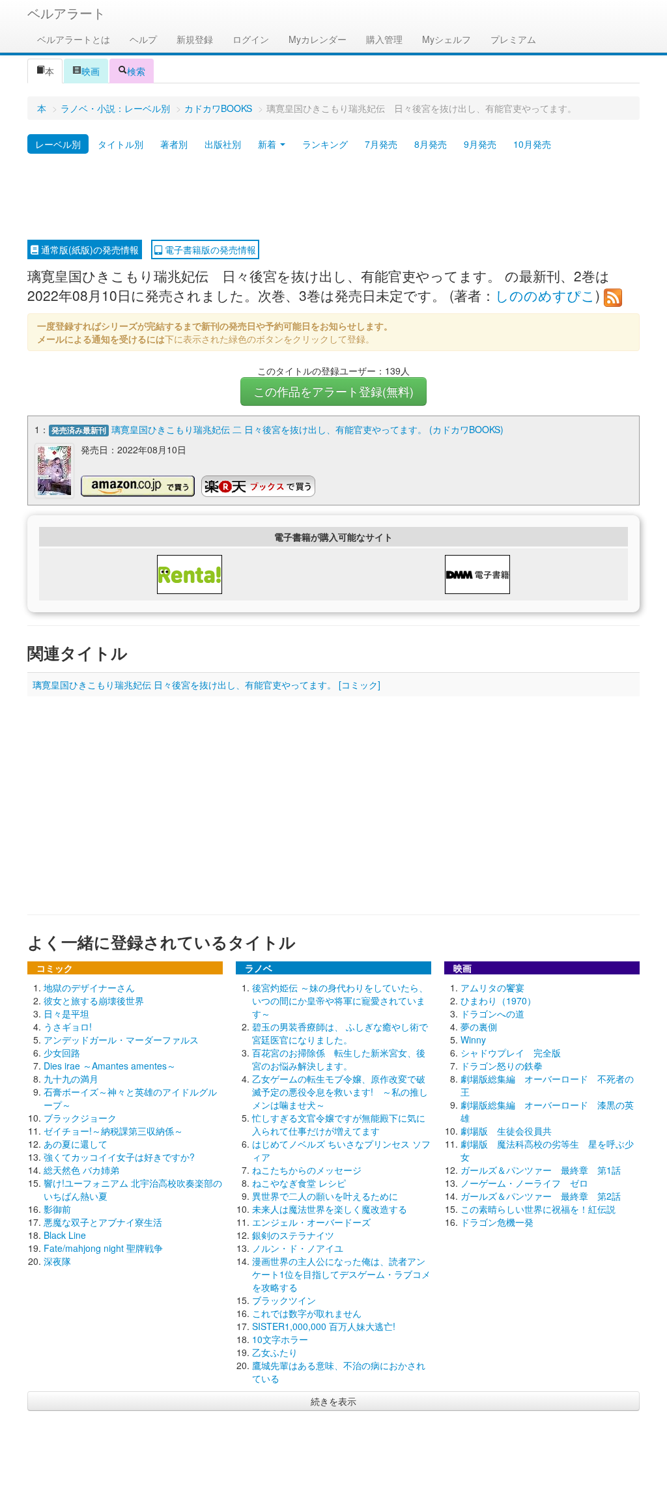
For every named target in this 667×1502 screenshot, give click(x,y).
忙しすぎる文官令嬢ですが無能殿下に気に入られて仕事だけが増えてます (338, 1124)
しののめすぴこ (545, 295)
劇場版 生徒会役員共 (506, 1130)
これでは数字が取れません (307, 1313)
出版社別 (223, 143)
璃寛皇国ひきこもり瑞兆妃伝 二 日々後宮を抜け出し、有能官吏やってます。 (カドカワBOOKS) (307, 429)
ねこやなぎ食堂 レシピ (299, 1182)
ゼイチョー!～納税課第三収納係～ (113, 1130)
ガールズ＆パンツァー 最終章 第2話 (541, 1195)
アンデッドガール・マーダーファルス (121, 1039)
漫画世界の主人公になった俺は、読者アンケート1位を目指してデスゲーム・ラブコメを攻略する (341, 1274)
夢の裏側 (479, 1026)
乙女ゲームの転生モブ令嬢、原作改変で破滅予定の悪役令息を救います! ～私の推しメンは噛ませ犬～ (340, 1091)
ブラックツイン (284, 1300)
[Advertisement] (333, 197)
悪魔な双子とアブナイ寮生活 (103, 1221)
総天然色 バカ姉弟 (81, 1169)
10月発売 (532, 143)
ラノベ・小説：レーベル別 (115, 108)
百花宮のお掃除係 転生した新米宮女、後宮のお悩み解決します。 (338, 1059)
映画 (90, 71)
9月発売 (480, 143)
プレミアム (513, 39)
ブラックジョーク (80, 1117)
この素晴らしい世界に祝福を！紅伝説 (538, 1208)
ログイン (251, 39)
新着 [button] (268, 143)
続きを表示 (333, 1401)
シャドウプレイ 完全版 (511, 1052)
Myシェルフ (446, 39)
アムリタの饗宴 (492, 987)
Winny (473, 1039)
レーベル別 (58, 143)
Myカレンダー (318, 39)
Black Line (65, 1234)
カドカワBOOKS (218, 108)
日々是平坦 (66, 1013)
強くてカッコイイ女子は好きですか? (119, 1156)
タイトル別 (120, 143)
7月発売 (381, 143)
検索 (136, 71)
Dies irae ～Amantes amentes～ (110, 1065)
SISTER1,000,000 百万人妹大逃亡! (323, 1326)
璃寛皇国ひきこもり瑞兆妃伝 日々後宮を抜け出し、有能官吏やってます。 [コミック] (206, 684)
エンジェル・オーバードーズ (311, 1221)
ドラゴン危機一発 (497, 1221)
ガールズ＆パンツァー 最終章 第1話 (541, 1169)
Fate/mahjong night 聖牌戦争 (103, 1247)
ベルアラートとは (73, 39)
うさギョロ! (68, 1026)
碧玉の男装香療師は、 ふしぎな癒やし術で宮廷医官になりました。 (340, 1033)
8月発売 (430, 143)
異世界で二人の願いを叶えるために (325, 1195)
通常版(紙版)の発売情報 (88, 249)
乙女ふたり (275, 1352)
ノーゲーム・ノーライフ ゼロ (524, 1182)
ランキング (325, 143)
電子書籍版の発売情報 (209, 249)
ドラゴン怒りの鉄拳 (502, 1065)
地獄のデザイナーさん (89, 987)
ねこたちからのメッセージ (307, 1169)
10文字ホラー (280, 1339)
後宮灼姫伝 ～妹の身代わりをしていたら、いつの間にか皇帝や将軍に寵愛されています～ (340, 1000)
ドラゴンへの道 (492, 1013)
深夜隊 (57, 1261)
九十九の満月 (71, 1078)
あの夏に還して (75, 1143)
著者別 (174, 143)
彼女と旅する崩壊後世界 (94, 1000)
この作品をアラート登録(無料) (333, 391)
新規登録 (195, 39)
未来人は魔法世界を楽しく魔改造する (329, 1208)
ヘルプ (143, 39)
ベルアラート (66, 12)
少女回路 (62, 1052)
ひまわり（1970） (498, 1000)
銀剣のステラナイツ (293, 1234)
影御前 (57, 1208)
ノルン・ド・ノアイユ (297, 1247)
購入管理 (384, 39)
